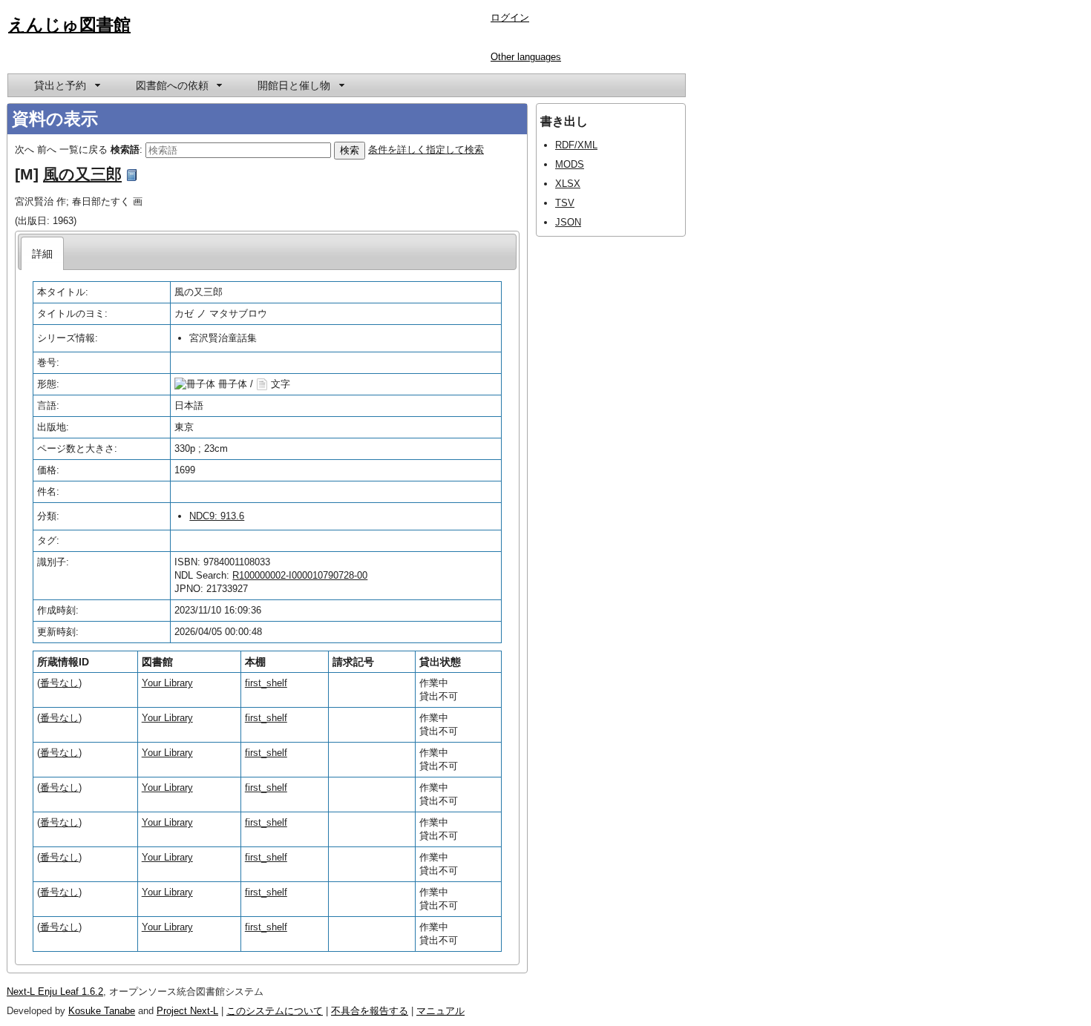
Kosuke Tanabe (101, 1010)
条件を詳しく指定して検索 (426, 149)
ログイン (510, 17)
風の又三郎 (82, 173)
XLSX (567, 183)
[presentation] (43, 253)
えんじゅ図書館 (69, 24)
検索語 (125, 149)
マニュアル (440, 1010)
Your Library (167, 682)
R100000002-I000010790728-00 (299, 575)
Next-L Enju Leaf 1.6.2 (55, 991)
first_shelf (266, 682)
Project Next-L (187, 1010)
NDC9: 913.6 (216, 516)
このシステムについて (274, 1010)
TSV (564, 202)
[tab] (43, 253)
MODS (569, 164)
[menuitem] (66, 85)
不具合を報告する (369, 1010)
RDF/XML (576, 145)
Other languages (526, 56)
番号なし (59, 682)
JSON (568, 222)
